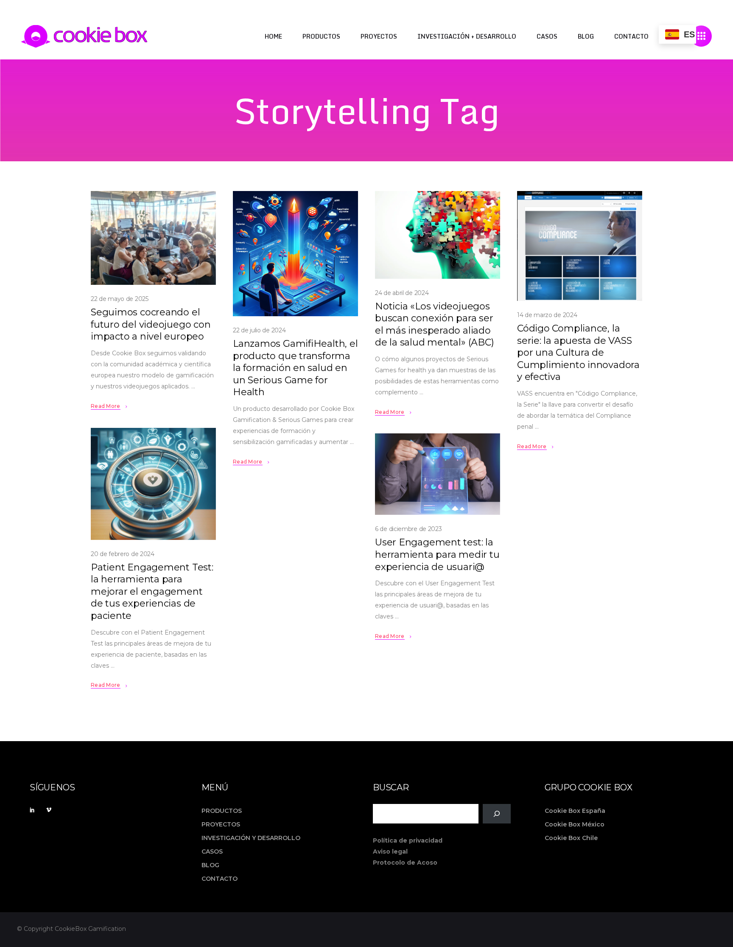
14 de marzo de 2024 (547, 315)
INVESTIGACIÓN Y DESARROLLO (250, 838)
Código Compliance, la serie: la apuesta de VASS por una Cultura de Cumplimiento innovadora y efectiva (578, 352)
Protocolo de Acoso (405, 862)
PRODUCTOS (221, 811)
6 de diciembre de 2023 (408, 529)
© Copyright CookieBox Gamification (71, 929)
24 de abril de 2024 (401, 293)
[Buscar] (496, 814)
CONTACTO (219, 878)
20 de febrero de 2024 (122, 554)
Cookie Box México (574, 824)
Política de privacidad (407, 840)
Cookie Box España (575, 811)
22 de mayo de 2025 (119, 299)
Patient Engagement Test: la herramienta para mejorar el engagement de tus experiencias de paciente (152, 591)
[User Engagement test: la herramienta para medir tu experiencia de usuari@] (437, 474)
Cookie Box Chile (571, 838)
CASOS (212, 851)
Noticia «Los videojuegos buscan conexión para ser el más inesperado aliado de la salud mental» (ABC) (434, 324)
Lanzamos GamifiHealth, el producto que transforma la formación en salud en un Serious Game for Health (295, 368)
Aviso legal (390, 851)
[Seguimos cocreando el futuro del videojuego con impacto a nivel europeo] (153, 238)
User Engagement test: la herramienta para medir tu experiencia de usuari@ (437, 554)
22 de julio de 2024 (259, 330)
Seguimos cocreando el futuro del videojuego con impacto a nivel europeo (151, 324)
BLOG (210, 865)
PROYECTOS (220, 824)
